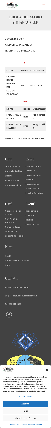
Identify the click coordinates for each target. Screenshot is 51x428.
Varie (7, 265)
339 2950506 (15, 304)
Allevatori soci (12, 180)
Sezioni (8, 176)
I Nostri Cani (11, 231)
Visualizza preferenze (25, 418)
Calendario (31, 215)
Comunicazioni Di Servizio (17, 260)
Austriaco (38, 193)
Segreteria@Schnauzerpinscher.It (21, 295)
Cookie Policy (14, 424)
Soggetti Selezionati (14, 236)
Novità (8, 256)
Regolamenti (32, 211)
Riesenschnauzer (34, 166)
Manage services (25, 396)
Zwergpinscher (33, 184)
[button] (47, 370)
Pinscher (29, 179)
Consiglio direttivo (13, 171)
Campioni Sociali (13, 227)
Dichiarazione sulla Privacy (31, 424)
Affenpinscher (32, 188)
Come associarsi (13, 185)
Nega (25, 411)
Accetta (25, 403)
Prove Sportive (32, 224)
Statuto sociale (12, 166)
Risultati (29, 220)
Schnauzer (30, 170)
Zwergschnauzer (33, 175)
